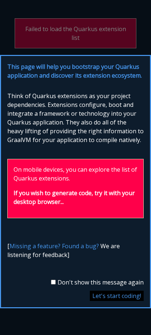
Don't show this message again (101, 282)
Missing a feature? (35, 246)
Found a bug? (80, 246)
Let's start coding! (116, 296)
